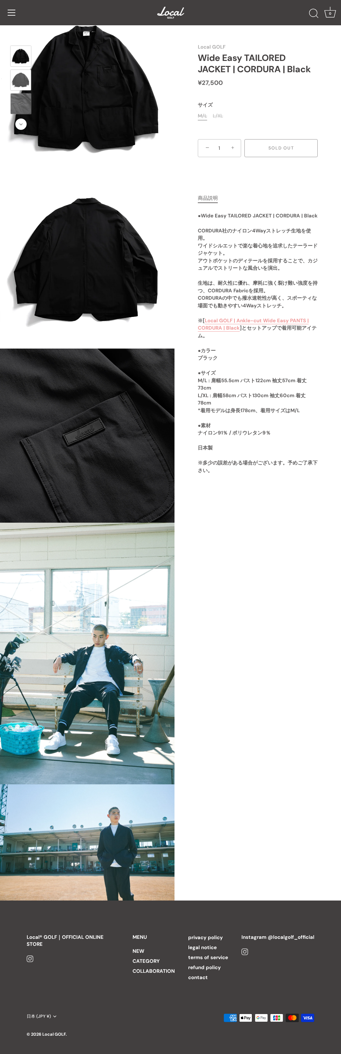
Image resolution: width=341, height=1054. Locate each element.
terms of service (208, 957)
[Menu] (11, 12)
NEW (138, 951)
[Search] (313, 13)
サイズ (205, 105)
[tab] (211, 198)
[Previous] (21, 36)
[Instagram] (30, 958)
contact (198, 977)
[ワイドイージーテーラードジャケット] (20, 56)
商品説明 (208, 198)
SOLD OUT (281, 148)
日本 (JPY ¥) (39, 1016)
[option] (21, 57)
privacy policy (205, 937)
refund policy (204, 967)
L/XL (218, 116)
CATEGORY (146, 961)
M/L (202, 116)
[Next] (21, 124)
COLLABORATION (154, 971)
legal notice (202, 947)
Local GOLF (211, 47)
